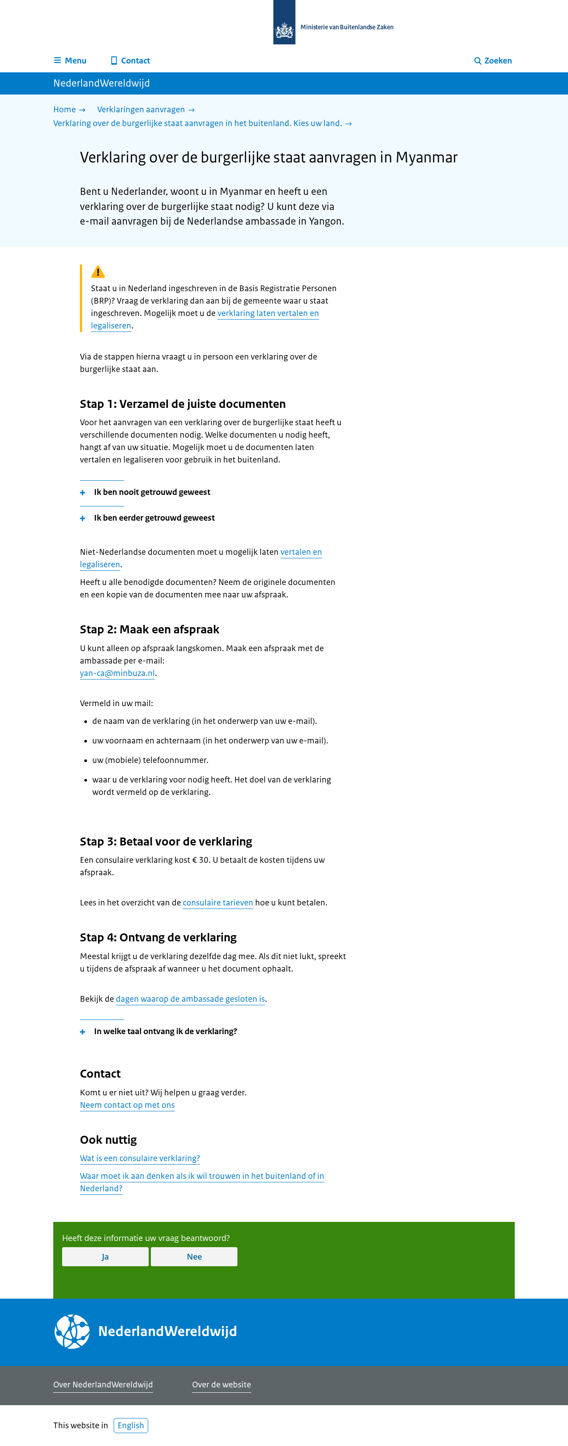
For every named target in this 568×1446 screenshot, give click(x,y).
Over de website (221, 1384)
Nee (194, 1256)
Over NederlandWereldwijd (103, 1384)
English (131, 1425)
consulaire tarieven (218, 902)
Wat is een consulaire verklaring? (140, 1158)
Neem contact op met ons (127, 1105)
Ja (105, 1256)
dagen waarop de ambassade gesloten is (190, 999)
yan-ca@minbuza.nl (117, 673)
